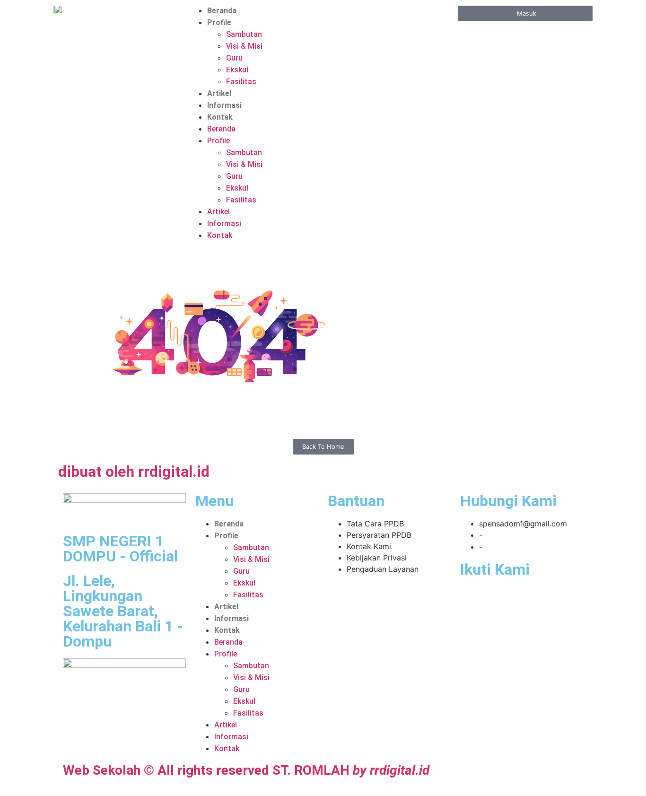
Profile (219, 22)
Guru (234, 57)
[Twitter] (492, 598)
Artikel (219, 93)
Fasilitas (241, 81)
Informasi (224, 105)
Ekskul (237, 69)
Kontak (220, 117)
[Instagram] (533, 598)
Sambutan (244, 34)
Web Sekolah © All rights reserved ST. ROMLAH (246, 770)
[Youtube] (513, 598)
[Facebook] (472, 598)
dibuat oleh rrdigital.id (134, 472)
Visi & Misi (244, 46)
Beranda (221, 10)
